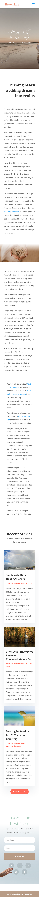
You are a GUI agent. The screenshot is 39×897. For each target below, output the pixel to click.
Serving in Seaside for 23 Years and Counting (17, 735)
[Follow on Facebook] (11, 865)
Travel (8, 666)
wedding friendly (11, 211)
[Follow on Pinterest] (28, 865)
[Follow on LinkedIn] (24, 872)
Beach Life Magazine (13, 583)
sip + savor (17, 746)
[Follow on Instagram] (16, 872)
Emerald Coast (25, 42)
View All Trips (19, 791)
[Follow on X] (20, 865)
